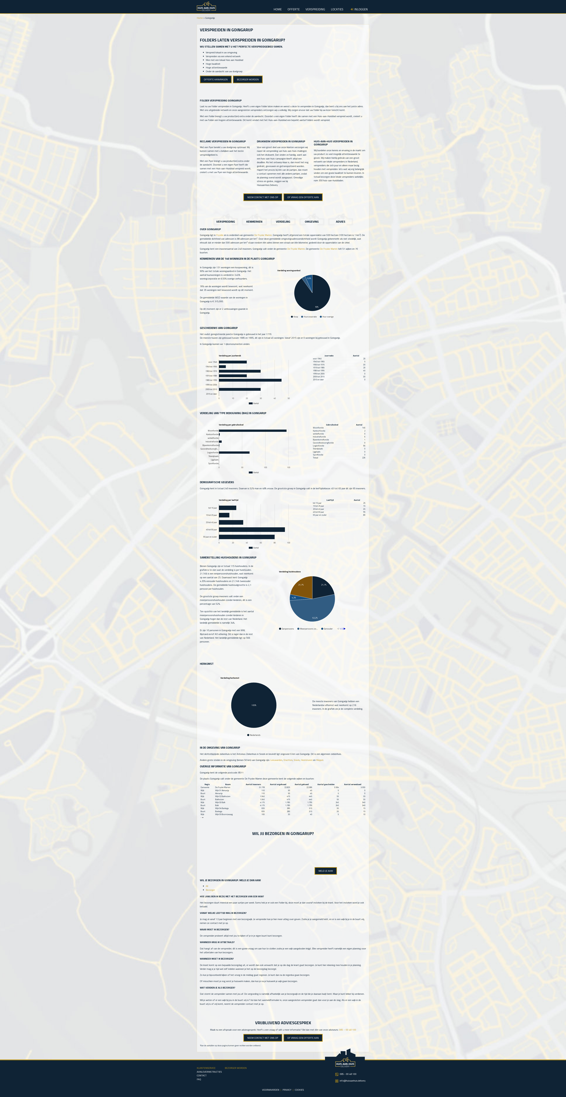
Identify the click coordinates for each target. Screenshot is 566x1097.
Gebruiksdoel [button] (332, 424)
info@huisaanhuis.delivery (353, 1080)
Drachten (288, 760)
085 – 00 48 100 (347, 1029)
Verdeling (283, 221)
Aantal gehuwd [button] (302, 784)
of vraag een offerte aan (303, 197)
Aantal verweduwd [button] (352, 784)
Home (278, 9)
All (207, 886)
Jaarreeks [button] (329, 355)
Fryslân (219, 235)
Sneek (297, 760)
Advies (340, 221)
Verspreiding (315, 9)
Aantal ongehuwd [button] (278, 784)
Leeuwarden (276, 760)
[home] (206, 10)
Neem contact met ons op (262, 197)
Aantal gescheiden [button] (326, 784)
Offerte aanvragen (216, 79)
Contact (202, 1075)
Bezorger (210, 890)
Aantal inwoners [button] (253, 784)
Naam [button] (228, 784)
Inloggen (361, 9)
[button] (201, 818)
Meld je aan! (326, 871)
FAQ (199, 1079)
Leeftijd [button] (330, 500)
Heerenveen (307, 760)
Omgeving (312, 221)
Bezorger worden (248, 79)
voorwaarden (270, 1089)
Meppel (319, 760)
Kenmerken (254, 221)
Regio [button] (207, 784)
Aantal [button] (356, 355)
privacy (287, 1089)
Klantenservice (206, 1068)
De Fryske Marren (263, 235)
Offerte (294, 9)
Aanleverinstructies (209, 1072)
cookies (299, 1089)
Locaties (337, 9)
